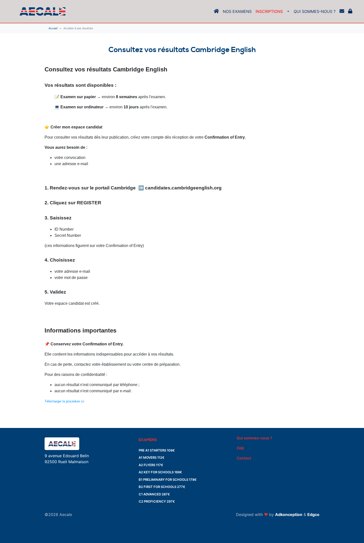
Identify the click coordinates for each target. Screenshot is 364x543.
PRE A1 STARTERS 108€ (157, 450)
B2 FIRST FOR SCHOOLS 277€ (162, 487)
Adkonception (288, 514)
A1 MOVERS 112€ (151, 457)
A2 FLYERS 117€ (151, 465)
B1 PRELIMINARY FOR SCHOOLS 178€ (168, 480)
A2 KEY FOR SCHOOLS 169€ (160, 472)
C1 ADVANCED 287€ (154, 494)
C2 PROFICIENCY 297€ (157, 501)
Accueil (53, 28)
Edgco (313, 514)
